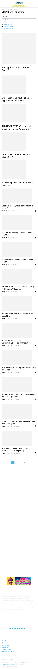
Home (3, 9)
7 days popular (8, 26)
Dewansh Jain (5, 74)
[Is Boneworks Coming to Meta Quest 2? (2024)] (19, 249)
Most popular (8, 24)
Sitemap (4, 643)
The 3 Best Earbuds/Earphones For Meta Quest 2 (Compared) (17, 449)
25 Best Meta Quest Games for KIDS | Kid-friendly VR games (18, 288)
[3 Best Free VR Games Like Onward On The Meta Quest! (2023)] (19, 411)
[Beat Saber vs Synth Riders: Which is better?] (19, 196)
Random (6, 31)
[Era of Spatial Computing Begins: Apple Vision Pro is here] (19, 84)
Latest (6, 19)
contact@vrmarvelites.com (17, 628)
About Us (5, 641)
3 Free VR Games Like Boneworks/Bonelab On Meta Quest (17, 341)
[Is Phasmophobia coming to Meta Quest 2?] (19, 169)
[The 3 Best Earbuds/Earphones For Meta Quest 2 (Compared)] (19, 438)
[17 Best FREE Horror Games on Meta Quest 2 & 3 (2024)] (19, 303)
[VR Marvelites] (19, 4)
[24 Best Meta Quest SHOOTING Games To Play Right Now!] (19, 384)
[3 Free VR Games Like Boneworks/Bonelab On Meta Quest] (19, 330)
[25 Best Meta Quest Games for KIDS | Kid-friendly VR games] (19, 276)
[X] (26, 623)
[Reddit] (21, 623)
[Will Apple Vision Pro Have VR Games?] (19, 48)
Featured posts (8, 22)
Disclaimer (5, 647)
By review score (8, 28)
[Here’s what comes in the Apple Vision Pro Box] (19, 141)
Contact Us (5, 645)
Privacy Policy (6, 649)
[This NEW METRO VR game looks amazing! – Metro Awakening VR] (19, 113)
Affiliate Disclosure (8, 651)
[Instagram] (12, 623)
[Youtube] (30, 623)
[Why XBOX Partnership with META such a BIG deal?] (19, 357)
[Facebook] (7, 623)
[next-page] (24, 462)
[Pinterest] (17, 623)
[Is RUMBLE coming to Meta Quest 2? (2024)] (19, 222)
